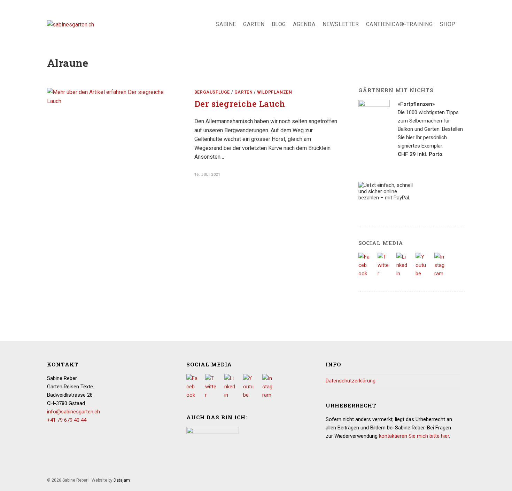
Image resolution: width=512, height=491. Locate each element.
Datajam (122, 480)
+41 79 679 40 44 (66, 420)
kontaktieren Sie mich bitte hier (414, 436)
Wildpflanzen (274, 92)
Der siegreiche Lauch (239, 103)
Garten (243, 92)
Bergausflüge (212, 92)
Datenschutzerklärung (350, 381)
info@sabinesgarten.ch (73, 412)
